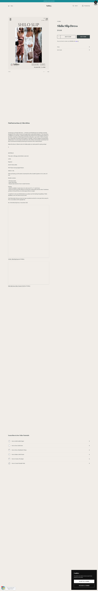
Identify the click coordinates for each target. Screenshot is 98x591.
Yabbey (59, 21)
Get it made (59, 49)
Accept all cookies (84, 581)
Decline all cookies (84, 585)
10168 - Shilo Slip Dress (13, 259)
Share (58, 46)
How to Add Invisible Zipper (18, 441)
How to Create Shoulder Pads (18, 463)
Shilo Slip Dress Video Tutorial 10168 (16, 286)
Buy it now (83, 36)
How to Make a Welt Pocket (18, 454)
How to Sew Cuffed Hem (17, 445)
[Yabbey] (49, 6)
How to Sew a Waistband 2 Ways (19, 450)
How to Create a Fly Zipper (18, 458)
